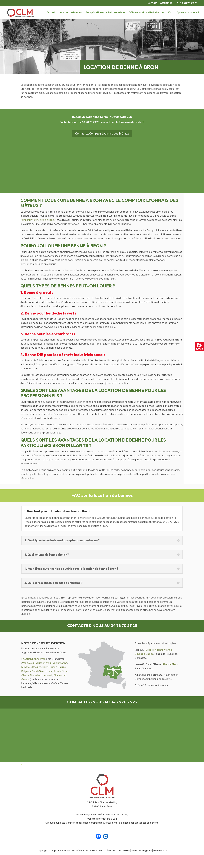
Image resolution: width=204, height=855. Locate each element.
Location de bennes (70, 13)
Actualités (166, 3)
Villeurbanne (60, 663)
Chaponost (59, 675)
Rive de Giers (170, 664)
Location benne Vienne (159, 649)
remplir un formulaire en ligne (37, 220)
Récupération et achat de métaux (105, 13)
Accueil (51, 13)
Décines (36, 667)
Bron (65, 671)
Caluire (62, 667)
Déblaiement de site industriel (146, 13)
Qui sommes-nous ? (188, 13)
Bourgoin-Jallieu (144, 653)
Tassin (57, 671)
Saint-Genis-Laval (42, 671)
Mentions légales (141, 850)
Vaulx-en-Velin (44, 663)
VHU (170, 13)
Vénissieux (28, 663)
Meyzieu (26, 667)
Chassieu (35, 675)
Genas (25, 679)
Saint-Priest (49, 667)
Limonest (47, 675)
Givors (25, 675)
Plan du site (160, 850)
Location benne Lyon (33, 659)
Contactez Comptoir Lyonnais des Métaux (102, 133)
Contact (152, 3)
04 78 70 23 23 (189, 3)
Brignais (26, 671)
